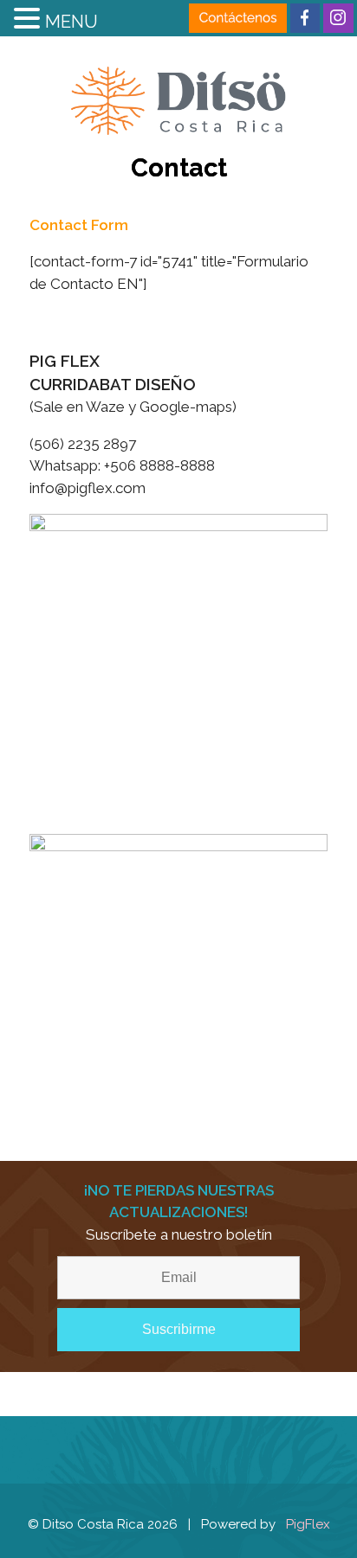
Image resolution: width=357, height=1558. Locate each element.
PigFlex (308, 1524)
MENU (71, 21)
